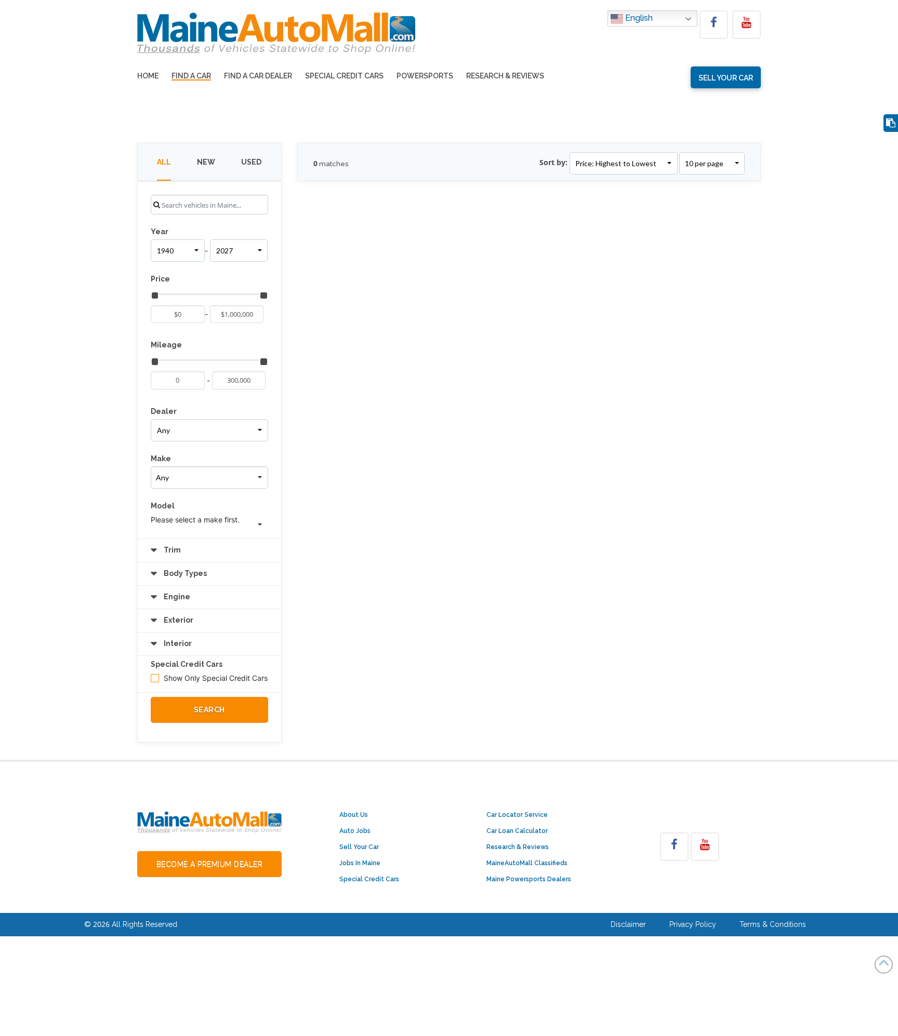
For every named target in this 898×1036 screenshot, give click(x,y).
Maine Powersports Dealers (528, 879)
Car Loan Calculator (517, 831)
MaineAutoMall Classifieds (526, 863)
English (638, 18)
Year (159, 231)
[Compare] (890, 123)
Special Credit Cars (344, 76)
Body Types (184, 573)
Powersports (425, 76)
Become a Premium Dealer (209, 864)
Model (163, 506)
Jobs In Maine (359, 863)
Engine (176, 597)
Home (148, 76)
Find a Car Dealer (258, 76)
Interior (177, 643)
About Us (353, 814)
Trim (171, 550)
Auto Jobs (355, 831)
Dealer (164, 411)
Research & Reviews (505, 76)
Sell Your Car (359, 847)
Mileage (166, 345)
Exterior (177, 620)
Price (160, 279)
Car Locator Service (517, 814)
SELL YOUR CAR (725, 78)
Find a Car (191, 76)
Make (161, 458)
